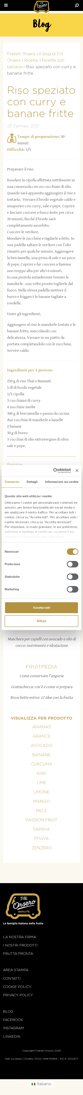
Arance (41, 736)
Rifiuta (41, 621)
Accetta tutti (41, 607)
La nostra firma (19, 937)
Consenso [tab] (12, 481)
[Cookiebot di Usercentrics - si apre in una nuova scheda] (54, 470)
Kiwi (41, 774)
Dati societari (13, 1059)
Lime (41, 783)
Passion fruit (41, 820)
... (41, 657)
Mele (41, 811)
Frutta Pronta (18, 953)
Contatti (12, 978)
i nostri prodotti (20, 945)
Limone (41, 792)
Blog (8, 1011)
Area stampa (15, 970)
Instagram (13, 1028)
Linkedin (11, 1036)
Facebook (13, 1020)
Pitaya (41, 839)
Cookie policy (17, 987)
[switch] (72, 564)
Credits (28, 1059)
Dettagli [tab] (32, 481)
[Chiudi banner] (77, 470)
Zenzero (42, 848)
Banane (41, 755)
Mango (41, 802)
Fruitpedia (41, 666)
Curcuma (41, 764)
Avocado (41, 746)
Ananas (41, 727)
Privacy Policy (18, 995)
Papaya (41, 829)
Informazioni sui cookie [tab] (61, 481)
